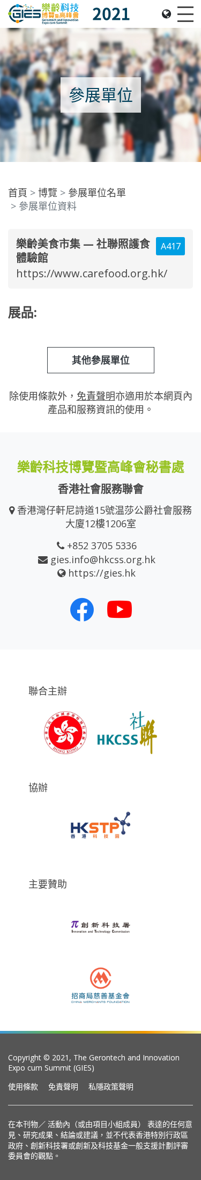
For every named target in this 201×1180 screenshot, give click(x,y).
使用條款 (23, 1086)
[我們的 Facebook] (82, 609)
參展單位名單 (97, 192)
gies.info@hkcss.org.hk (102, 559)
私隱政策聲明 (110, 1086)
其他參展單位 (101, 359)
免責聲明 (63, 1086)
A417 (171, 246)
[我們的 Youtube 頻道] (119, 609)
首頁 (17, 192)
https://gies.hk (102, 572)
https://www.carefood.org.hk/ (91, 273)
